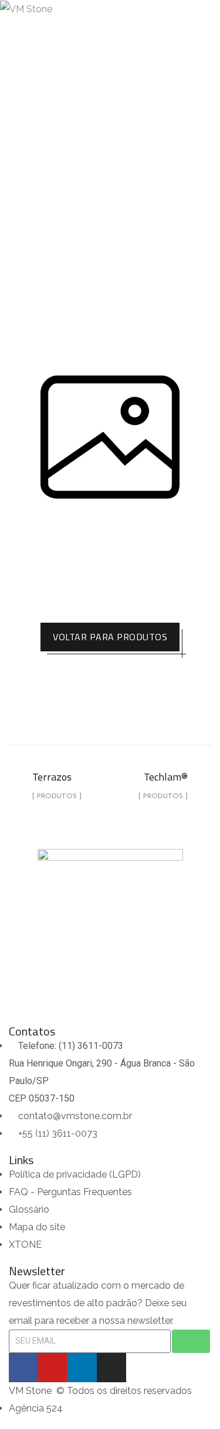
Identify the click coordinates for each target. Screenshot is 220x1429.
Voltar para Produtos (110, 637)
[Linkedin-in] (82, 1367)
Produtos (136, 155)
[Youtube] (52, 1367)
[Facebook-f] (23, 1367)
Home (24, 155)
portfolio (75, 155)
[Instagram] (111, 1367)
